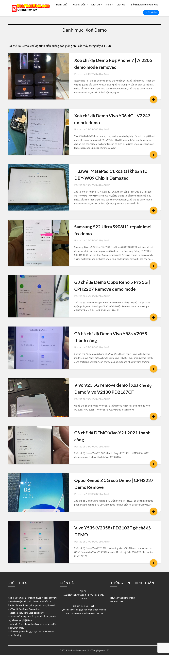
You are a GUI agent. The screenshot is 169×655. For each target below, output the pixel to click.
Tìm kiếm (152, 12)
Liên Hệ (121, 4)
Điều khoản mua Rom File (144, 4)
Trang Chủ (61, 4)
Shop (108, 4)
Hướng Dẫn (79, 4)
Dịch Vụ (95, 4)
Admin (106, 73)
